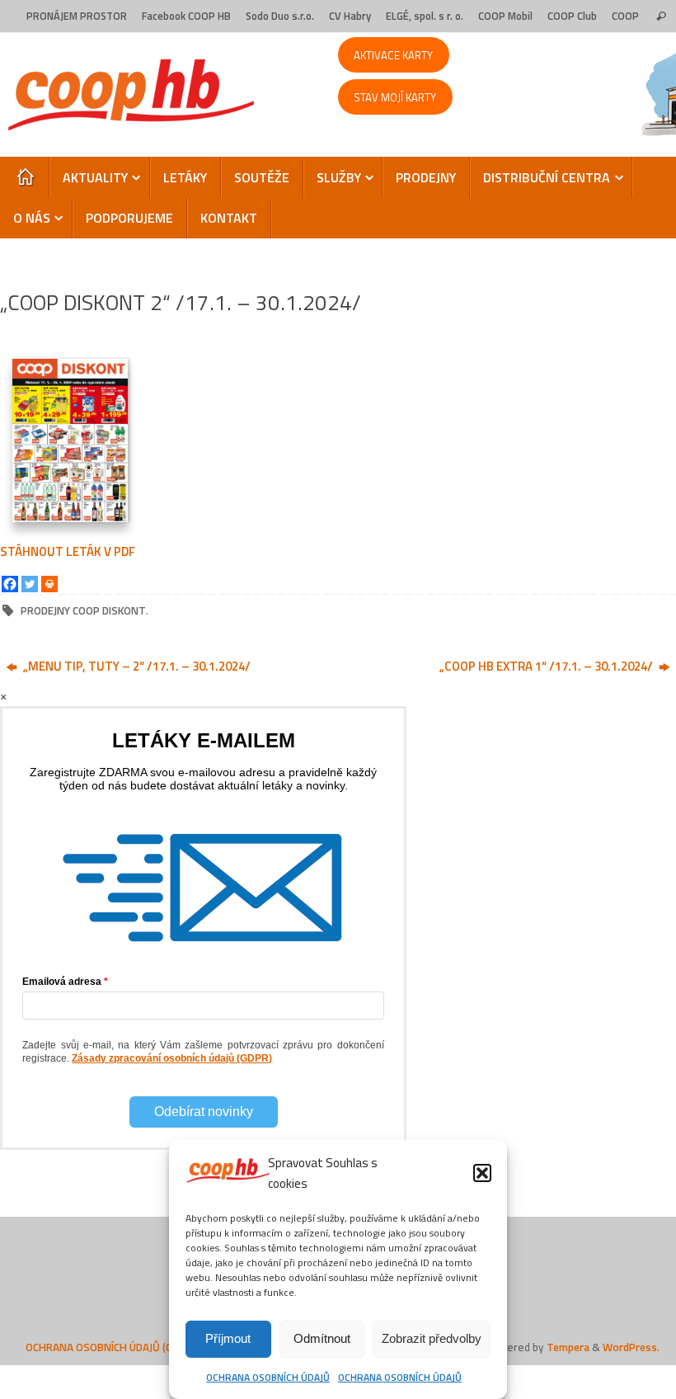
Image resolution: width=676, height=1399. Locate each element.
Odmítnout (321, 1338)
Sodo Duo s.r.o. (280, 16)
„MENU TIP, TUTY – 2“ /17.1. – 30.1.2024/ (136, 666)
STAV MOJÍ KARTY (395, 97)
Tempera (568, 1347)
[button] (482, 1173)
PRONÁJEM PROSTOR (76, 16)
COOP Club (572, 16)
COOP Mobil (505, 16)
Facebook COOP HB (186, 16)
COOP (625, 16)
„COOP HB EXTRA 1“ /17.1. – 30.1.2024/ (547, 666)
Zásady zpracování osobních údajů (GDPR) (172, 1058)
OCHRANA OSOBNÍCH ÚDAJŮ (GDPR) (110, 1347)
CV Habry (350, 16)
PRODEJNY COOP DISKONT (83, 610)
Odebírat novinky (203, 1112)
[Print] (49, 584)
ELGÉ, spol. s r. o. (424, 16)
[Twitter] (29, 584)
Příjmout (228, 1338)
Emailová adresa (61, 981)
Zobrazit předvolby (431, 1338)
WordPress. (631, 1347)
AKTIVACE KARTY (393, 55)
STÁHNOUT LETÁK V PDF (67, 551)
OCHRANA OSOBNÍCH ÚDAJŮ (268, 1377)
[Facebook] (10, 584)
